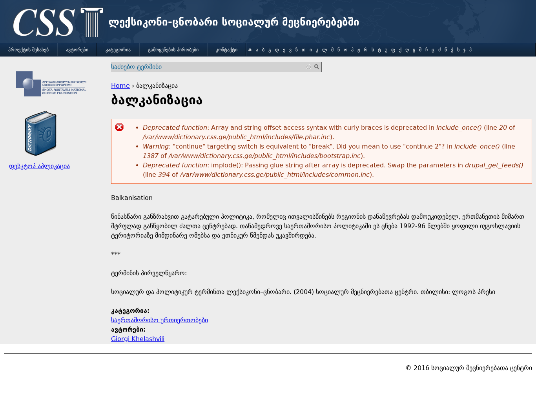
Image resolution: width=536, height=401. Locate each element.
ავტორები (77, 50)
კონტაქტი (226, 50)
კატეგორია (118, 50)
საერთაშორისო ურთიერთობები (159, 320)
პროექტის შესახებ (28, 50)
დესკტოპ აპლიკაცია (39, 166)
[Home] (56, 23)
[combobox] (211, 67)
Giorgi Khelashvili (137, 339)
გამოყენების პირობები (173, 50)
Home (120, 85)
